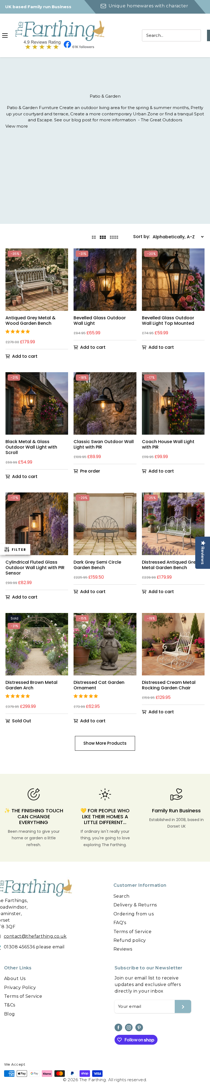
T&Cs (9, 1005)
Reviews (122, 949)
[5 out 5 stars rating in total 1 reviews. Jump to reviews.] (18, 331)
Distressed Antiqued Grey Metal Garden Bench (170, 565)
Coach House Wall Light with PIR (168, 444)
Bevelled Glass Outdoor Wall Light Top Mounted (168, 320)
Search (121, 896)
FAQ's (119, 922)
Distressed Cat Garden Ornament (99, 685)
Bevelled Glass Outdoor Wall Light (100, 320)
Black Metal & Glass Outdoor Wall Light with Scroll (31, 447)
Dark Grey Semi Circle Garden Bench (97, 565)
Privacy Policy (20, 987)
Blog (9, 1014)
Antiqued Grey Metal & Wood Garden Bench (30, 320)
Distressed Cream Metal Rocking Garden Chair (169, 685)
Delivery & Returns (135, 904)
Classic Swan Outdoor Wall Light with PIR (104, 444)
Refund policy (129, 940)
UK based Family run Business (38, 6)
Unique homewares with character (148, 5)
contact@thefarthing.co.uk (35, 936)
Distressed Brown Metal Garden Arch (31, 685)
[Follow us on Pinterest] (139, 1027)
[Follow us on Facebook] (118, 1027)
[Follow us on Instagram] (129, 1027)
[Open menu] (5, 35)
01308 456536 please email (34, 946)
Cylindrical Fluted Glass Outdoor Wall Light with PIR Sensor (35, 568)
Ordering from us (133, 913)
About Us (15, 978)
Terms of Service (132, 931)
